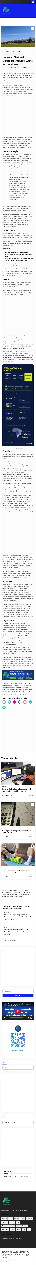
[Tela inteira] (31, 1018)
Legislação (5, 868)
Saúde (18, 1229)
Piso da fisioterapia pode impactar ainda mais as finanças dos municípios (17, 872)
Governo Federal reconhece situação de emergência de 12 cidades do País (16, 790)
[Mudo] (28, 1018)
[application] (18, 1011)
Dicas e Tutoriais (16, 51)
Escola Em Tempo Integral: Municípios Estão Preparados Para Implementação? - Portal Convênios (17, 917)
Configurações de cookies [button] (10, 1261)
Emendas (4, 1222)
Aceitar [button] (22, 1261)
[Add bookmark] (32, 28)
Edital (23, 1219)
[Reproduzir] (5, 1018)
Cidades (4, 1219)
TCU (28, 1229)
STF (24, 1229)
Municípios (5, 1229)
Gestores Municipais (8, 1226)
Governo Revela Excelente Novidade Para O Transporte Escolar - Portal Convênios (16, 932)
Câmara (16, 1219)
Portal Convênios (26, 67)
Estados (12, 1222)
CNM (10, 1219)
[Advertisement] (18, 117)
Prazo (12, 1229)
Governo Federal (22, 1226)
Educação (30, 1219)
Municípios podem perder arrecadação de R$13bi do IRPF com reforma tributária (17, 832)
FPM (18, 1222)
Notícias (6, 51)
